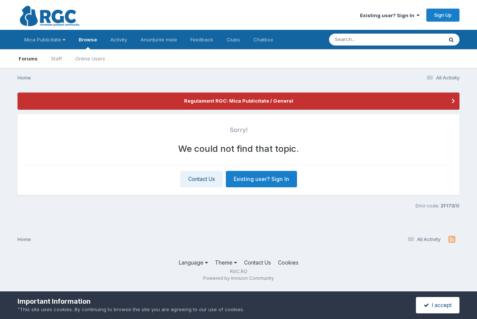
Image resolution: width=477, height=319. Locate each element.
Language (192, 262)
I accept (440, 305)
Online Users (90, 59)
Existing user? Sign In (388, 15)
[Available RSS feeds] (451, 239)
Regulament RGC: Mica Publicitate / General (238, 101)
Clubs (233, 40)
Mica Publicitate (43, 40)
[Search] (451, 40)
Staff (56, 59)
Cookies (288, 262)
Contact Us (201, 179)
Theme (224, 262)
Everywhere (420, 39)
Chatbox (263, 40)
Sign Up (443, 15)
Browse (88, 40)
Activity (118, 40)
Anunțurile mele (158, 40)
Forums (28, 59)
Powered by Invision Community (238, 278)
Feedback (201, 40)
